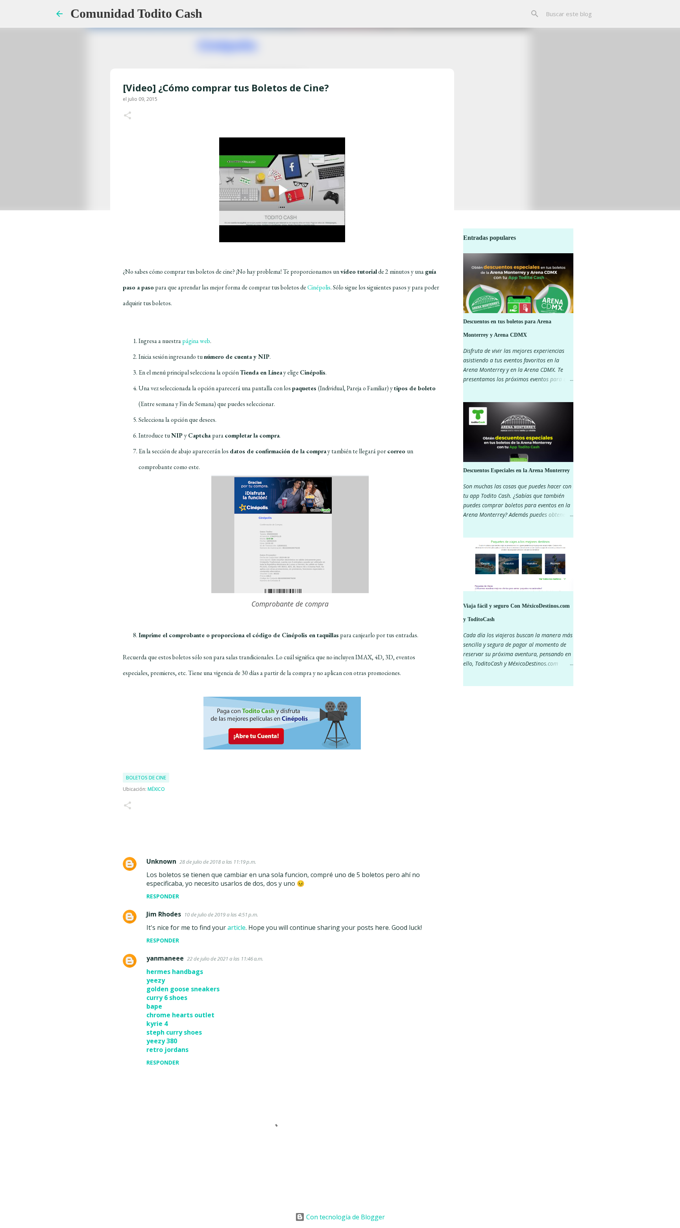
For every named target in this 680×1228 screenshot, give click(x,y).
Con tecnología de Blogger (345, 1217)
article (236, 927)
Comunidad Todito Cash (136, 13)
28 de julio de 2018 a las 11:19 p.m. (217, 861)
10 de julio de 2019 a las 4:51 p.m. (221, 914)
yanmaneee (165, 958)
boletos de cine (146, 777)
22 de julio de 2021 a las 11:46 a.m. (225, 958)
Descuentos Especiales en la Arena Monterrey (516, 470)
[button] (127, 116)
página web (196, 341)
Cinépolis (319, 287)
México (156, 789)
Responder (162, 896)
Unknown (161, 861)
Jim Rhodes (163, 914)
